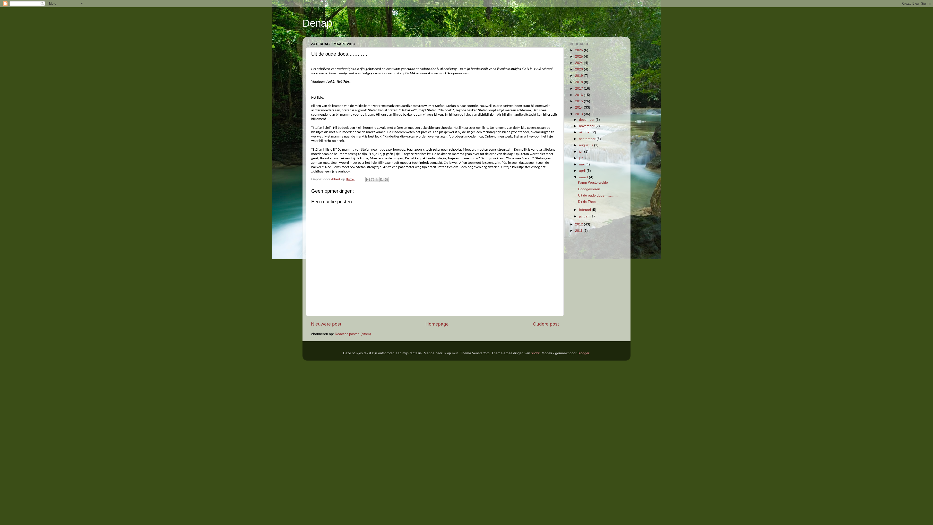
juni (582, 158)
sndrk (535, 353)
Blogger (583, 353)
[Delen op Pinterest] (386, 179)
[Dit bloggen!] (372, 179)
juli (581, 151)
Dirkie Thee (587, 202)
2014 (579, 107)
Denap (317, 23)
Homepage (437, 324)
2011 (579, 230)
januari (584, 216)
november (587, 126)
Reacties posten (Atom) (353, 334)
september (587, 139)
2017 (579, 88)
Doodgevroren (589, 189)
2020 (579, 69)
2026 (579, 50)
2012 (579, 224)
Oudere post (546, 324)
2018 (579, 82)
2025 (579, 56)
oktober (585, 132)
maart (584, 177)
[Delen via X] (377, 179)
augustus (586, 145)
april (583, 170)
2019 (579, 75)
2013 (579, 114)
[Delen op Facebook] (381, 179)
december (587, 119)
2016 (579, 95)
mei (582, 164)
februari (585, 210)
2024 (579, 63)
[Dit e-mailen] (367, 179)
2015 (579, 101)
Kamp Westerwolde (593, 182)
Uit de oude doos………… (598, 195)
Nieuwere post (326, 324)
